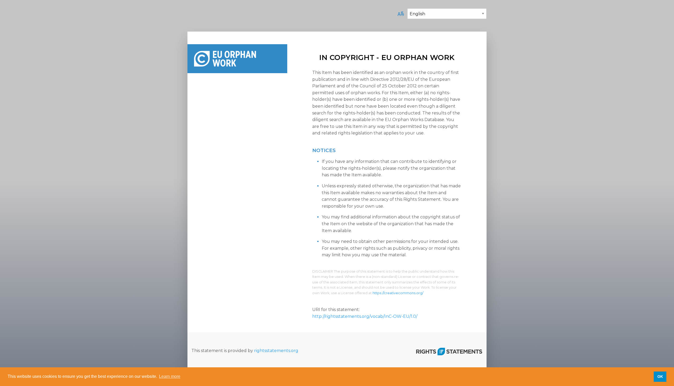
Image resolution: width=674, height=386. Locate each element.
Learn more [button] (169, 376)
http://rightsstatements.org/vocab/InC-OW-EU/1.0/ (364, 316)
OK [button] (660, 376)
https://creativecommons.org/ (398, 293)
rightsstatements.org (276, 350)
